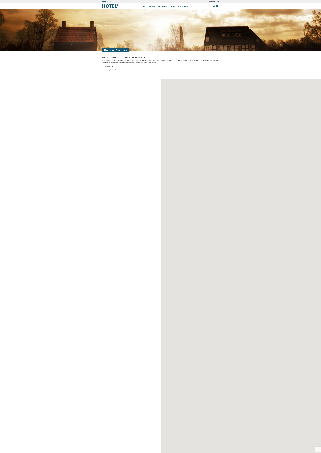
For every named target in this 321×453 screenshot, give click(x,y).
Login (217, 1)
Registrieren (212, 1)
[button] (152, 6)
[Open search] (213, 6)
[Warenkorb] (217, 6)
